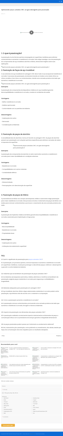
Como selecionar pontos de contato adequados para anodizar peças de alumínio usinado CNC (19, 365)
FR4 (34, 413)
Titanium (6, 401)
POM (5, 407)
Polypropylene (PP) (8, 411)
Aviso (37, 433)
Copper (34, 400)
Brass (5, 400)
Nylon (34, 409)
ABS (34, 405)
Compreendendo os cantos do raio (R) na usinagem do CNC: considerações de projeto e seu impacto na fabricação (51, 365)
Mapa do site (32, 433)
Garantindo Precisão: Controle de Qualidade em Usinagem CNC (50, 372)
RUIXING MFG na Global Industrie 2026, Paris (18, 356)
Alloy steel (6, 403)
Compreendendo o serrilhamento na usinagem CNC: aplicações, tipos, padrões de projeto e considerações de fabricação (51, 357)
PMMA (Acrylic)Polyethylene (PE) (40, 411)
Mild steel (35, 401)
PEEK (5, 413)
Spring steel (6, 405)
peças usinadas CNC (35, 259)
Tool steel (35, 403)
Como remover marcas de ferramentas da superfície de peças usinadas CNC (19, 372)
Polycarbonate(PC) (8, 409)
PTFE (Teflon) (36, 407)
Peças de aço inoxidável (25, 70)
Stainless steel (36, 398)
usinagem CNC (30, 74)
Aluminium (6, 398)
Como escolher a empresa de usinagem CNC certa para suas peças (51, 348)
